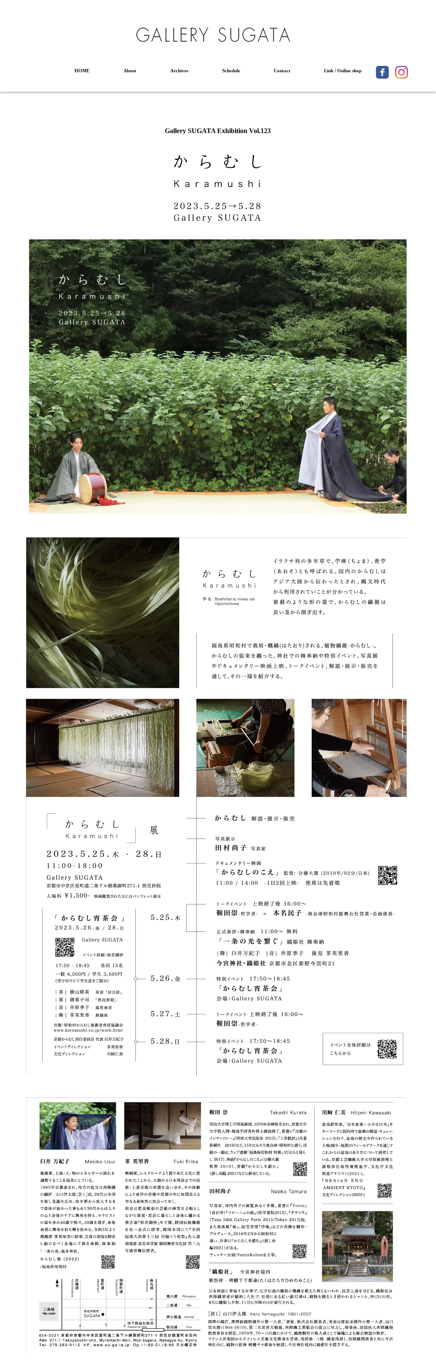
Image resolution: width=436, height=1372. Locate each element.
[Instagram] (401, 72)
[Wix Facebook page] (382, 72)
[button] (129, 71)
